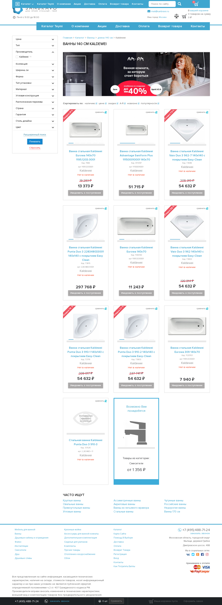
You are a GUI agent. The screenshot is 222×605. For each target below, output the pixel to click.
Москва (162, 17)
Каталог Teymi (52, 26)
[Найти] (179, 4)
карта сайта (120, 533)
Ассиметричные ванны (127, 500)
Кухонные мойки (72, 529)
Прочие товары (72, 550)
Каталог (26, 3)
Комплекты (70, 546)
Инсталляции (21, 546)
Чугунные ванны (173, 500)
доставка (119, 542)
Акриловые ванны (124, 504)
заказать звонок (200, 533)
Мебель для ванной (25, 529)
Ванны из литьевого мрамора (131, 507)
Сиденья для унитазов (75, 542)
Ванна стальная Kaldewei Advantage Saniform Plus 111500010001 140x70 (136, 155)
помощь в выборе (123, 537)
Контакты (198, 26)
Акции (102, 26)
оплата (117, 546)
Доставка (122, 26)
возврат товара (122, 550)
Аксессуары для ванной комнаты (81, 533)
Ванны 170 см (172, 511)
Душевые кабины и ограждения (31, 537)
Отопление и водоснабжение (79, 554)
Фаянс (18, 542)
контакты (118, 562)
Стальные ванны (123, 511)
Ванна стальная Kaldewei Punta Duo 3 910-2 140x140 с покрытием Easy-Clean (136, 352)
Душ (17, 554)
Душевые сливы (23, 558)
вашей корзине (199, 10)
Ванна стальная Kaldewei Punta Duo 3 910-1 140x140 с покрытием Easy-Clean (85, 352)
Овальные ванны (73, 504)
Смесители (20, 550)
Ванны (18, 533)
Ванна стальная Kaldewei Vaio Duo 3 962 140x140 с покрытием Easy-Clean (187, 252)
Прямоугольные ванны (76, 507)
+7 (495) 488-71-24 (27, 601)
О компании (80, 26)
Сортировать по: (73, 103)
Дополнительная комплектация (80, 537)
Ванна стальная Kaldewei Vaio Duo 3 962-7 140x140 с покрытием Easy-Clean (187, 155)
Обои (67, 558)
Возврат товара (170, 26)
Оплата (144, 26)
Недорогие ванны (175, 507)
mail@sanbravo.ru (160, 11)
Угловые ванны (72, 511)
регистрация (120, 554)
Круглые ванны (72, 500)
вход (116, 558)
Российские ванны (175, 504)
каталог (118, 529)
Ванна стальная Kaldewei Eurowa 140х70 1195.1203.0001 (85, 155)
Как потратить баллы (124, 566)
